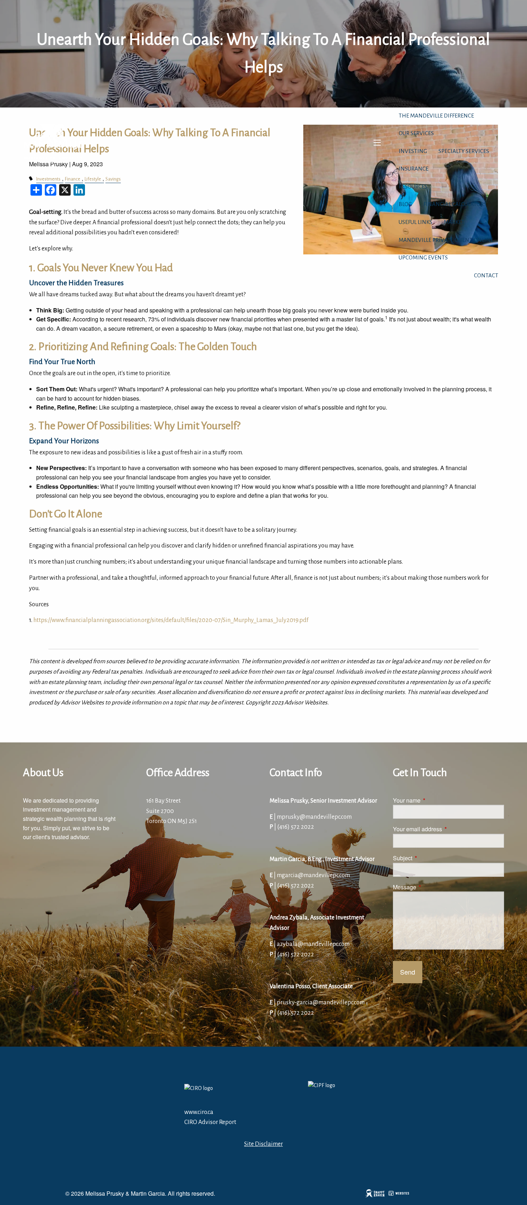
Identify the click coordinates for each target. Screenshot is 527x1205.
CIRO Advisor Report (210, 1122)
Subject (430, 858)
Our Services (416, 133)
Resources (413, 186)
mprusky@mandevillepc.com (314, 817)
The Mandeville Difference (436, 116)
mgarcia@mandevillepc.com (313, 875)
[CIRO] (224, 1093)
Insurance (413, 169)
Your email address (445, 829)
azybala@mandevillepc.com (313, 944)
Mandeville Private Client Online (446, 240)
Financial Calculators (454, 204)
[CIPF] (325, 1093)
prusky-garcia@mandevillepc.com (321, 1002)
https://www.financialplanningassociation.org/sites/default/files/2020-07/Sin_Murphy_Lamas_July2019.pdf (170, 620)
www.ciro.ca (198, 1112)
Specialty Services (463, 151)
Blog (405, 204)
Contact (486, 275)
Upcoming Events (423, 257)
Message (432, 887)
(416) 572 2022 (295, 827)
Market (454, 222)
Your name (434, 800)
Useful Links (415, 222)
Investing (413, 151)
